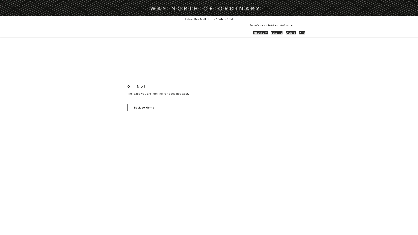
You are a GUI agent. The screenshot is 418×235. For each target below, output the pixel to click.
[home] (134, 33)
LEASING (276, 32)
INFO (302, 32)
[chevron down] (291, 25)
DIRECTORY (260, 32)
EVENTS (291, 32)
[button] (303, 25)
